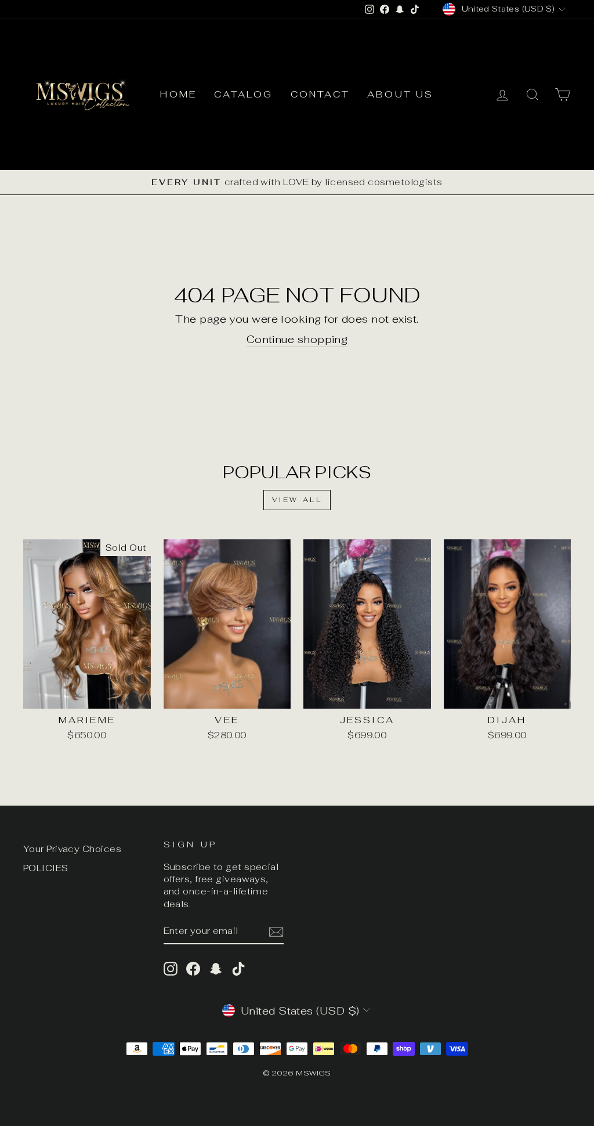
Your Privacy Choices (72, 848)
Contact (320, 94)
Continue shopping (297, 339)
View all (297, 499)
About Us (400, 94)
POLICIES (45, 868)
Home (178, 94)
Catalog (243, 94)
